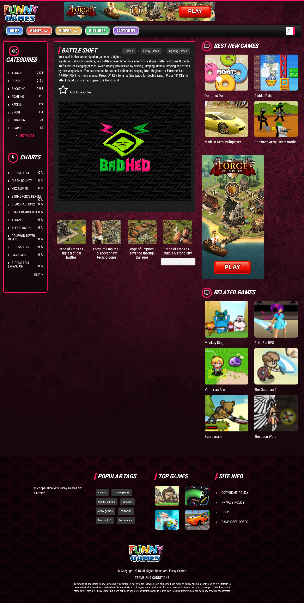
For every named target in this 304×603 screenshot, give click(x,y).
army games (105, 511)
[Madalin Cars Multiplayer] (226, 119)
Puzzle (17, 81)
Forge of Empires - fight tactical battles (71, 253)
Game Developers (234, 522)
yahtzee (127, 501)
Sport (16, 112)
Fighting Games (178, 51)
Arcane (17, 220)
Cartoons (126, 31)
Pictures (97, 31)
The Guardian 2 (265, 389)
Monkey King (214, 342)
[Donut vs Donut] (226, 73)
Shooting (18, 89)
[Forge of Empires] (71, 232)
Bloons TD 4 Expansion (18, 264)
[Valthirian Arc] (226, 366)
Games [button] (36, 31)
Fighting (18, 97)
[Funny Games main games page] (199, 553)
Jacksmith (19, 255)
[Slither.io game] (197, 496)
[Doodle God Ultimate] (167, 520)
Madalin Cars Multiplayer (223, 142)
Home (14, 31)
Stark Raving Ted (24, 212)
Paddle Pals (263, 95)
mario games (121, 492)
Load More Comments (179, 262)
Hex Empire (20, 189)
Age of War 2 (21, 228)
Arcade (17, 73)
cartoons (126, 511)
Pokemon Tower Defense (21, 237)
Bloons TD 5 (20, 247)
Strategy (18, 120)
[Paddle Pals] (276, 73)
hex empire (125, 520)
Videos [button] (65, 31)
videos (102, 492)
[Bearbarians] (226, 413)
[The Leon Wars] (276, 413)
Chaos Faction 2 (23, 204)
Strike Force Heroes (26, 196)
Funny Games (151, 51)
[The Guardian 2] (276, 366)
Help (225, 512)
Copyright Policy (235, 493)
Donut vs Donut (216, 95)
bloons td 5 (104, 520)
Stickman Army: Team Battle (275, 142)
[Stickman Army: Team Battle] (276, 119)
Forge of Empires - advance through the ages (142, 253)
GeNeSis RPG (264, 342)
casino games (106, 501)
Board (16, 128)
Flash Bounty (22, 181)
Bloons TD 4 (20, 173)
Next (37, 274)
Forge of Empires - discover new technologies (107, 253)
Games (129, 51)
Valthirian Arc (215, 389)
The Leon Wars (265, 436)
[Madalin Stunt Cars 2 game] (197, 520)
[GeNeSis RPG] (276, 319)
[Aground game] (167, 496)
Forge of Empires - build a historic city (177, 251)
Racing (17, 104)
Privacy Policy (232, 502)
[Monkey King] (226, 319)
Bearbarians (214, 436)
